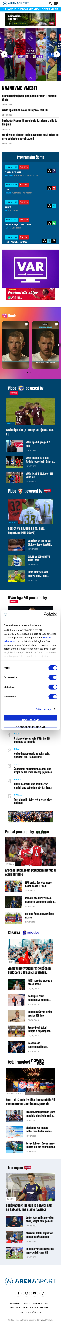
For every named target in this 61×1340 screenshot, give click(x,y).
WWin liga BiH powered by (27, 598)
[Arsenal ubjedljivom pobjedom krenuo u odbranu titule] (30, 851)
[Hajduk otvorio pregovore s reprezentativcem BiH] (14, 1253)
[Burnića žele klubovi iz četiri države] (13, 918)
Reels (12, 316)
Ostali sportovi (19, 1062)
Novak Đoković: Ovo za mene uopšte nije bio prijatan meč (40, 1145)
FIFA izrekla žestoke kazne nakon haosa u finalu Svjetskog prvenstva (38, 886)
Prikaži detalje (43, 709)
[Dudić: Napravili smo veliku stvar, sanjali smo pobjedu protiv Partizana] (14, 1221)
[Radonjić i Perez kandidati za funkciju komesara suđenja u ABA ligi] (16, 1000)
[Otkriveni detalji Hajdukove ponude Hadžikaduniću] (14, 1237)
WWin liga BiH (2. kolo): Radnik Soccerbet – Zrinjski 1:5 (39, 461)
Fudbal (12, 522)
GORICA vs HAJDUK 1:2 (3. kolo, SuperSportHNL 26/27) (26, 530)
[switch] (52, 677)
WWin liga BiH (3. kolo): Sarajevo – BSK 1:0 (25, 110)
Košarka (14, 933)
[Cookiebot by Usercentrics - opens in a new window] (43, 614)
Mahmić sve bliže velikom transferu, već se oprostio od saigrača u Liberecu (40, 901)
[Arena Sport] (16, 3)
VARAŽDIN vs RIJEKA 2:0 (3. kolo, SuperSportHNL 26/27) (39, 544)
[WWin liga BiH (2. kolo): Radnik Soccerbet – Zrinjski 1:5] (14, 462)
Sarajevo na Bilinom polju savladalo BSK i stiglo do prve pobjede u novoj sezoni (30, 137)
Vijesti (10, 424)
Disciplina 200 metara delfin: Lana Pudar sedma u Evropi (39, 1131)
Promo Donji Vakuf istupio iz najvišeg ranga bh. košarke (40, 1031)
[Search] (50, 3)
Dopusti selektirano (30, 726)
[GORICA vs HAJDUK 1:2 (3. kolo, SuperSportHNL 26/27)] (30, 511)
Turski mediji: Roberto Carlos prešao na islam (33, 801)
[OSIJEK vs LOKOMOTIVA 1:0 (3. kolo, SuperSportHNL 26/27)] (16, 560)
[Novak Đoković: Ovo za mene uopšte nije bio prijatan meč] (14, 1147)
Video (12, 388)
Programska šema (30, 157)
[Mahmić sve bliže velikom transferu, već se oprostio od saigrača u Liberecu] (13, 902)
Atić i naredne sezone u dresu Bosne (40, 982)
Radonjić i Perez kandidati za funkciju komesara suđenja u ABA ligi (38, 1001)
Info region (15, 1167)
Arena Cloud (40, 1303)
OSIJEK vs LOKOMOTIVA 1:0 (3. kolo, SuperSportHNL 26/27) (39, 560)
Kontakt (15, 1308)
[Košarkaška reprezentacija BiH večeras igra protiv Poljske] (16, 1047)
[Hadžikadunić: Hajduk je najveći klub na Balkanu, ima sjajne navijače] (30, 1187)
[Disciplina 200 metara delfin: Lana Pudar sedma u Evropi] (14, 1132)
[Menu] (56, 3)
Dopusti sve (30, 720)
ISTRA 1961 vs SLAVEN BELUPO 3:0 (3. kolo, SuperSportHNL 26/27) (39, 575)
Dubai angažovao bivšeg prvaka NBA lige (40, 1013)
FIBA (11, 962)
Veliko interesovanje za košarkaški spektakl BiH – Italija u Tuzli (32, 755)
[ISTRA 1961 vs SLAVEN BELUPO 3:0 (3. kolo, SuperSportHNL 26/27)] (16, 576)
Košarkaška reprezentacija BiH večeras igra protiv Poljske (38, 1048)
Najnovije (15, 1303)
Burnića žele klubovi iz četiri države (39, 915)
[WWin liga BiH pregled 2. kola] (14, 446)
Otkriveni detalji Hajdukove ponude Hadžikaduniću (39, 1235)
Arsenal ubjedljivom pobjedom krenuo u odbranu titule (29, 98)
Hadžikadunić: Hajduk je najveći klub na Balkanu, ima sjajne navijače (29, 1207)
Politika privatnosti (35, 1308)
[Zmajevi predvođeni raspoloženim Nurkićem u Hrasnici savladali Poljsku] (30, 951)
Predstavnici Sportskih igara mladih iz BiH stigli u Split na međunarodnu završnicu (40, 1115)
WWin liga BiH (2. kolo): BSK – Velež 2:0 (40, 475)
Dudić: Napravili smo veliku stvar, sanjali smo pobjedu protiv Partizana (33, 785)
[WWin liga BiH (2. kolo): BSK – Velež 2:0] (14, 477)
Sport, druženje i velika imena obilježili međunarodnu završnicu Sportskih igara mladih (30, 1104)
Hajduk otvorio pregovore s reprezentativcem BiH (40, 1250)
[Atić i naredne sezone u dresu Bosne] (16, 984)
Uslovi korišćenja (30, 1312)
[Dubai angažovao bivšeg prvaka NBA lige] (16, 1016)
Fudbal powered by (19, 832)
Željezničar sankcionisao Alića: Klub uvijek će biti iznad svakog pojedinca (33, 770)
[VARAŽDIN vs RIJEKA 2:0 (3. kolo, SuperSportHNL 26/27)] (16, 545)
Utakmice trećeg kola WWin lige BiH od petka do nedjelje (32, 740)
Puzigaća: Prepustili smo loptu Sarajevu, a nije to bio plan (29, 122)
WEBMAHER (46, 1320)
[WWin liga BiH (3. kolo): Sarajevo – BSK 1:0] (30, 411)
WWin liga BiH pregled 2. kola (38, 444)
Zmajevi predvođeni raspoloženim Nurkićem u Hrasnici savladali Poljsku (29, 972)
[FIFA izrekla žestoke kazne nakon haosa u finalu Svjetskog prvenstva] (13, 886)
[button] (4, 54)
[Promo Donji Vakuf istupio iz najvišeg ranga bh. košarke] (16, 1031)
